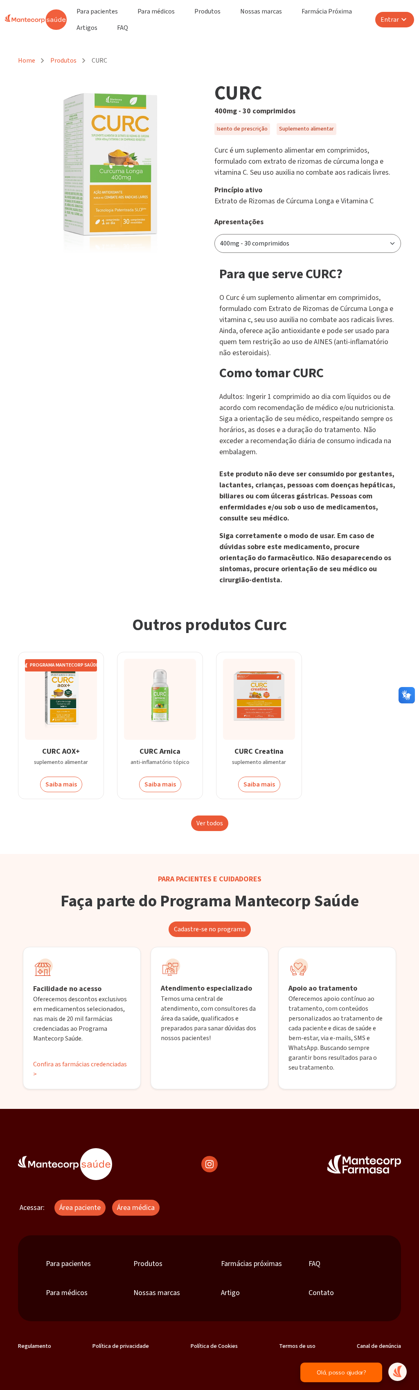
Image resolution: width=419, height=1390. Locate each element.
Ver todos (209, 823)
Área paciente (80, 1208)
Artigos (87, 27)
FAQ (122, 27)
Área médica (136, 1208)
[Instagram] (209, 1164)
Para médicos (156, 11)
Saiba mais (61, 784)
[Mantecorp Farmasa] (364, 1164)
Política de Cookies (214, 1346)
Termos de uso (297, 1346)
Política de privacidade (120, 1346)
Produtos (207, 11)
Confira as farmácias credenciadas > (80, 1069)
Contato (321, 1293)
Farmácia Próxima (327, 11)
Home (26, 60)
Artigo (230, 1293)
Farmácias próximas (251, 1264)
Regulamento (34, 1346)
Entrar (390, 19)
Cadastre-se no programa (210, 929)
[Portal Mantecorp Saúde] (65, 1164)
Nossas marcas (261, 11)
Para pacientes (97, 11)
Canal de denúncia (379, 1346)
